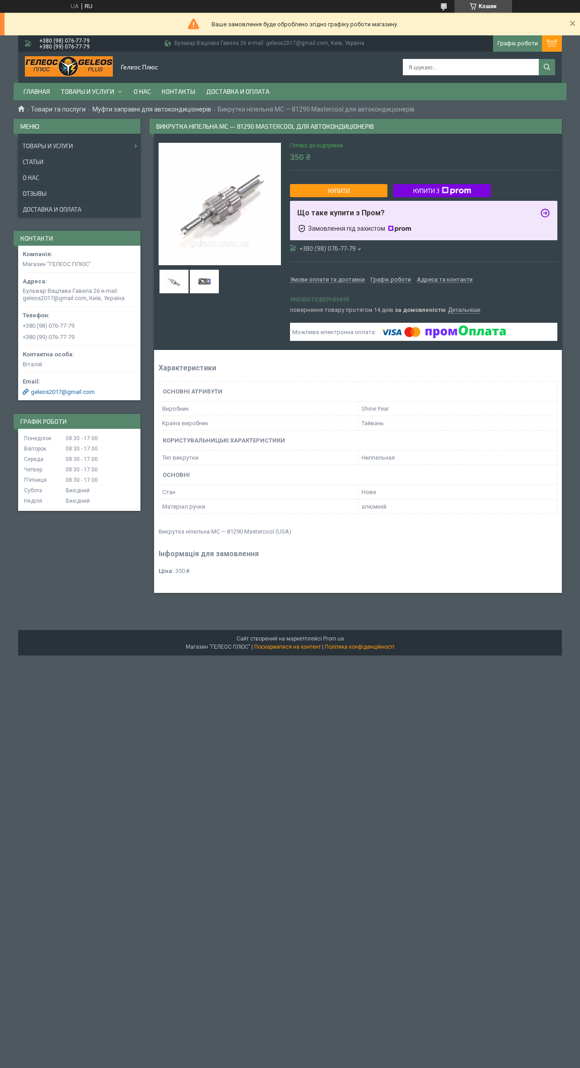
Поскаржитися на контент (287, 647)
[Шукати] (547, 67)
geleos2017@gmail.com (63, 391)
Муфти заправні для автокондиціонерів (151, 109)
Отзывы (35, 193)
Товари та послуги (58, 109)
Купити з (426, 190)
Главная (37, 91)
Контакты (178, 91)
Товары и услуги (87, 91)
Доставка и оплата (238, 91)
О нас (142, 91)
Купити (339, 190)
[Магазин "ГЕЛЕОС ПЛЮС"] (69, 67)
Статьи (33, 161)
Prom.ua (333, 639)
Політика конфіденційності (359, 647)
